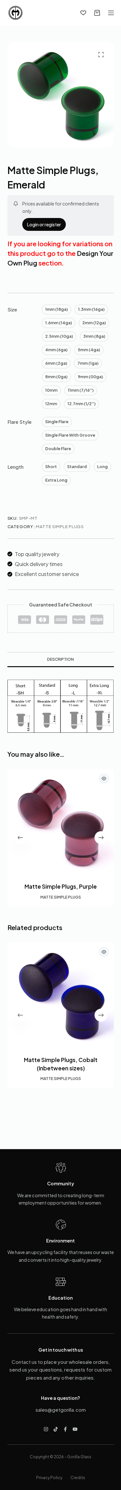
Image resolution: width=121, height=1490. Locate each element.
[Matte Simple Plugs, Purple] (60, 822)
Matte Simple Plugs (60, 526)
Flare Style (19, 422)
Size (12, 309)
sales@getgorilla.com (60, 1410)
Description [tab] (60, 659)
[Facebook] (65, 1429)
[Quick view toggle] (104, 778)
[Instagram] (46, 1429)
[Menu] (111, 13)
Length (15, 467)
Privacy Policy (49, 1477)
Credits (77, 1477)
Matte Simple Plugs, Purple (61, 886)
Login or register (44, 224)
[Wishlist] (83, 13)
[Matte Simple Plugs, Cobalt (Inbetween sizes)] (60, 995)
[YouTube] (75, 1429)
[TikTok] (55, 1429)
